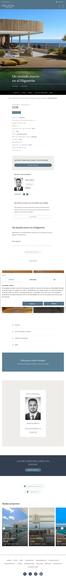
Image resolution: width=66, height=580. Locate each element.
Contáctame (29, 184)
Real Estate (39, 563)
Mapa (51, 93)
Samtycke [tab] (11, 279)
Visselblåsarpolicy (41, 560)
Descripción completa (32, 252)
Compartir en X (34, 492)
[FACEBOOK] (25, 574)
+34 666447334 (33, 432)
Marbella (28, 187)
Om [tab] (55, 279)
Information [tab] (33, 279)
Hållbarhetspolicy (9, 563)
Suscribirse (33, 216)
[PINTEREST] (41, 574)
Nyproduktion (57, 563)
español (61, 2)
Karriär (9, 560)
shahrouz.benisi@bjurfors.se (33, 428)
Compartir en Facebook (34, 486)
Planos (30, 93)
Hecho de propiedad (40, 93)
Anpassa (31, 303)
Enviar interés (33, 260)
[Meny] (63, 6)
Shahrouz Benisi (33, 423)
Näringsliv (48, 563)
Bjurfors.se (6, 2)
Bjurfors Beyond (29, 563)
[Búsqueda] (59, 6)
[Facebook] (24, 194)
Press (21, 560)
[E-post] (27, 194)
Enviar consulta (33, 165)
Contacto (16, 93)
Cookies (19, 563)
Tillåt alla (53, 303)
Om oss (15, 560)
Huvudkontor (29, 560)
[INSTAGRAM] (35, 574)
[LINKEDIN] (30, 574)
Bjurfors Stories (33, 567)
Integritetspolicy (54, 560)
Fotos (24, 93)
